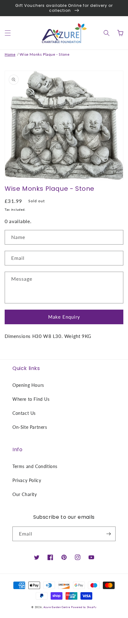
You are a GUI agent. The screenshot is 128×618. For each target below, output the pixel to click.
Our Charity (24, 494)
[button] (8, 33)
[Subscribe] (108, 534)
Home (10, 54)
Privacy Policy (26, 480)
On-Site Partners (29, 427)
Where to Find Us (31, 399)
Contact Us (24, 413)
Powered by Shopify (84, 607)
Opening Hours (28, 385)
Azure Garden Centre (56, 607)
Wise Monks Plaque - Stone (44, 54)
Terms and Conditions (34, 466)
